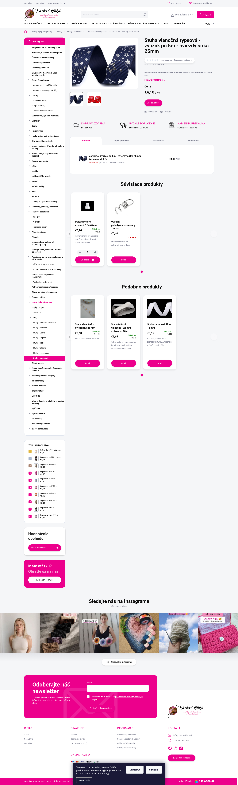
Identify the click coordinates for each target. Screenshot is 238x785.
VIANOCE (36, 396)
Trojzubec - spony (40, 227)
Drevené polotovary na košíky (45, 90)
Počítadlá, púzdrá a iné (42, 282)
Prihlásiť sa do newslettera (101, 708)
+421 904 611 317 (181, 741)
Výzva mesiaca (38, 413)
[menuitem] (34, 24)
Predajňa (40, 3)
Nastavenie (84, 780)
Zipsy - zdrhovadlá (40, 429)
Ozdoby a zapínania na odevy (44, 201)
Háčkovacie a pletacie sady (44, 264)
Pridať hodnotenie (38, 548)
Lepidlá (35, 171)
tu (108, 773)
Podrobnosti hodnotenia (183, 60)
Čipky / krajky (38, 307)
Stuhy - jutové (39, 333)
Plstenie (35, 237)
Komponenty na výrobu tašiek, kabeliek (45, 154)
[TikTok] (181, 748)
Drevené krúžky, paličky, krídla (45, 85)
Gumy (34, 126)
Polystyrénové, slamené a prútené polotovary (47, 250)
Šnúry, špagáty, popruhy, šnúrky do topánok (47, 369)
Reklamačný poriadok (126, 743)
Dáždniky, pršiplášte (40, 68)
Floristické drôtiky (40, 100)
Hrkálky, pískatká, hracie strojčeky (47, 269)
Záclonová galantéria (41, 424)
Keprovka (37, 312)
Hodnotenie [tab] (193, 140)
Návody (35, 181)
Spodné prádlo (38, 297)
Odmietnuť (135, 769)
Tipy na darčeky (39, 386)
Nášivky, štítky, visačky (41, 176)
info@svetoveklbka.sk (182, 735)
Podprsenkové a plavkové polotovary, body (43, 243)
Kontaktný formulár (44, 580)
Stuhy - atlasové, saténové (44, 322)
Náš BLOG (28, 739)
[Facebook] (170, 748)
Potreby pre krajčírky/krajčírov (45, 287)
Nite (34, 191)
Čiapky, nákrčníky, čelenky (43, 57)
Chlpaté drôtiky (39, 105)
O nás (26, 735)
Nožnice (35, 196)
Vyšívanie (36, 408)
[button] (95, 252)
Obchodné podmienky (126, 735)
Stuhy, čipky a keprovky (42, 302)
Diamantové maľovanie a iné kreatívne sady (44, 74)
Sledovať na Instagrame (121, 662)
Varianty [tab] (86, 140)
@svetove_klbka (119, 606)
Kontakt (74, 735)
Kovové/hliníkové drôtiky (43, 111)
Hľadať (145, 15)
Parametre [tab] (158, 140)
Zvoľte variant (153, 103)
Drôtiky (35, 95)
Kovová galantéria (40, 161)
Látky (34, 166)
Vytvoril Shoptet (186, 781)
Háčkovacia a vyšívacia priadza (45, 136)
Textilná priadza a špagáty (43, 376)
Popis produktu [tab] (121, 140)
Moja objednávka (55, 3)
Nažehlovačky (38, 186)
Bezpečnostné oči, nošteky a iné (46, 47)
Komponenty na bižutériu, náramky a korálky (48, 147)
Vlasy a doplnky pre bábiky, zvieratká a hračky (48, 402)
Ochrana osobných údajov (128, 739)
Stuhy (35, 317)
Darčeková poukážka (41, 63)
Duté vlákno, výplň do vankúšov (45, 116)
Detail (123, 260)
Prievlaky (36, 222)
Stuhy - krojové (39, 338)
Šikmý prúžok (38, 363)
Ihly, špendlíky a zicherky (42, 141)
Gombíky (36, 121)
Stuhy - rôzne (38, 343)
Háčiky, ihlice (37, 131)
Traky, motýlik (38, 391)
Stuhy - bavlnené (40, 328)
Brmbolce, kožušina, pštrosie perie (47, 52)
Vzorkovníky (37, 418)
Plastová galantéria (40, 212)
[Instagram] (175, 748)
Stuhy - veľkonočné (41, 353)
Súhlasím (153, 769)
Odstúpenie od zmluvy (126, 748)
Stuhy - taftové (39, 348)
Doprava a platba (78, 739)
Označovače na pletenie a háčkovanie (43, 275)
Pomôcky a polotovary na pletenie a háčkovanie (47, 258)
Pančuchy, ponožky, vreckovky (45, 207)
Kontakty (28, 3)
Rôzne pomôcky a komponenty (45, 292)
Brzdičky (36, 217)
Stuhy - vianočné (40, 358)
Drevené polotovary (40, 80)
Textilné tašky (38, 381)
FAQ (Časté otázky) (79, 743)
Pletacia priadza (39, 232)
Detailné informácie (153, 80)
